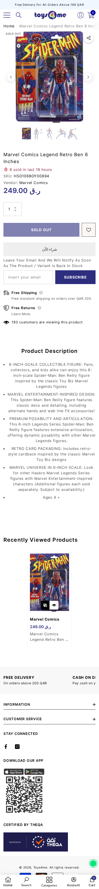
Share (88, 38)
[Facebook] (6, 746)
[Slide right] (88, 77)
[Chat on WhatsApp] (93, 862)
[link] (8, 882)
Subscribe (75, 277)
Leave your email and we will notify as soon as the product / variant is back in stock (47, 263)
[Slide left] (11, 77)
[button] (18, 15)
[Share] (88, 38)
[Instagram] (17, 746)
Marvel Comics (33, 182)
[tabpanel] (49, 599)
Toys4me (40, 867)
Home (9, 26)
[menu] (6, 15)
